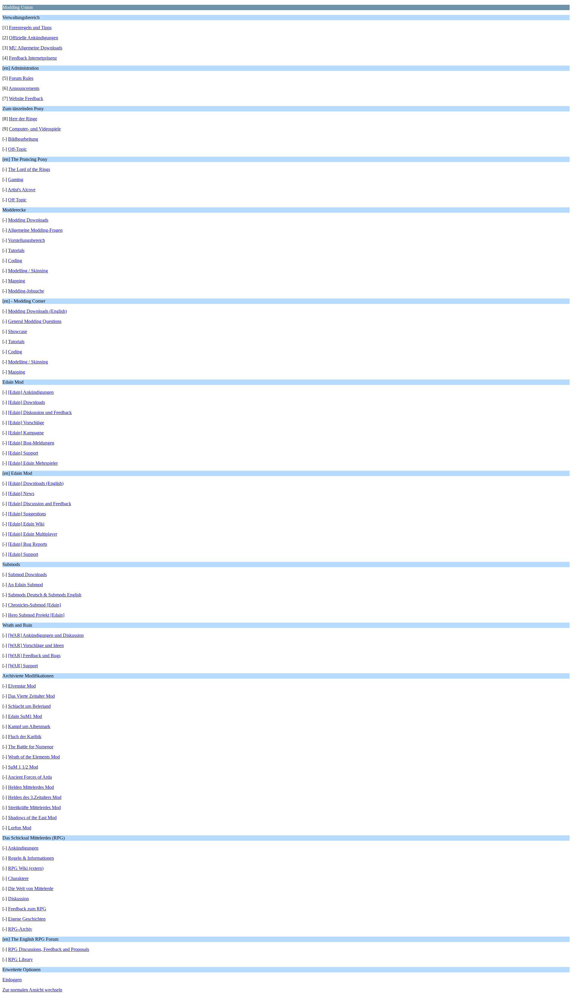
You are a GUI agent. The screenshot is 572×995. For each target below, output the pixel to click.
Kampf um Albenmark (29, 726)
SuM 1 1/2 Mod (23, 766)
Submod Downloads (27, 574)
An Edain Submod (25, 584)
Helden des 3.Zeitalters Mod (34, 797)
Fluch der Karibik (24, 736)
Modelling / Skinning (28, 270)
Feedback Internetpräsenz (33, 57)
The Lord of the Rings (29, 169)
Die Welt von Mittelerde (30, 888)
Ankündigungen (23, 848)
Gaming (15, 179)
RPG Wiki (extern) (25, 868)
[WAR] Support (23, 665)
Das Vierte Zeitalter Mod (31, 696)
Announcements (24, 88)
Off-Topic (17, 149)
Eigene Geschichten (27, 918)
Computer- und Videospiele (35, 128)
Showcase (17, 331)
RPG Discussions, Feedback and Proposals (48, 949)
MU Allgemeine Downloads (35, 47)
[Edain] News (21, 493)
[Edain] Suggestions (27, 513)
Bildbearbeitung (23, 139)
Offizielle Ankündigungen (33, 37)
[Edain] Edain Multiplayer (32, 534)
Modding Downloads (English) (37, 311)
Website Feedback (26, 98)
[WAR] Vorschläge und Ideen (36, 645)
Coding (15, 260)
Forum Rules (21, 78)
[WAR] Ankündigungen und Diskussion (46, 635)
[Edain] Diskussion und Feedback (40, 412)
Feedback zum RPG (27, 908)
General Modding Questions (34, 321)
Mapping (16, 280)
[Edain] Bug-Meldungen (31, 442)
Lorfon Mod (19, 827)
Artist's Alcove (21, 189)
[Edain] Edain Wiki (26, 523)
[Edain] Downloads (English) (35, 483)
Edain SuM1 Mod (25, 716)
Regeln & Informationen (31, 858)
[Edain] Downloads (26, 402)
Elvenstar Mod (22, 685)
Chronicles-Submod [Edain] (34, 604)
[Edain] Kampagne (26, 432)
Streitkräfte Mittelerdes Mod (34, 807)
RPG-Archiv (20, 929)
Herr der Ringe (23, 118)
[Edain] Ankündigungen (31, 392)
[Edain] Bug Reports (27, 544)
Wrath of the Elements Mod (34, 756)
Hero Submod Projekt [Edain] (36, 615)
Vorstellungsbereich (26, 240)
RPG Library (20, 959)
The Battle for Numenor (30, 746)
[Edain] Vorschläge (26, 422)
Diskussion (18, 898)
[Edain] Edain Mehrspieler (33, 463)
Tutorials (16, 250)
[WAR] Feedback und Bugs (34, 655)
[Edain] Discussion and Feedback (39, 503)
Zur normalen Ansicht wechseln (32, 989)
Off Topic (17, 199)
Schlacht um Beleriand (29, 706)
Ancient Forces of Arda (30, 777)
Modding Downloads (28, 220)
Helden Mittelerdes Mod (31, 787)
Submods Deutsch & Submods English (44, 594)
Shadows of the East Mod (32, 817)
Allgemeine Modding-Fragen (35, 230)
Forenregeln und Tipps (30, 27)
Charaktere (18, 878)
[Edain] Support (23, 452)
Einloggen (12, 979)
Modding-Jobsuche (26, 290)
